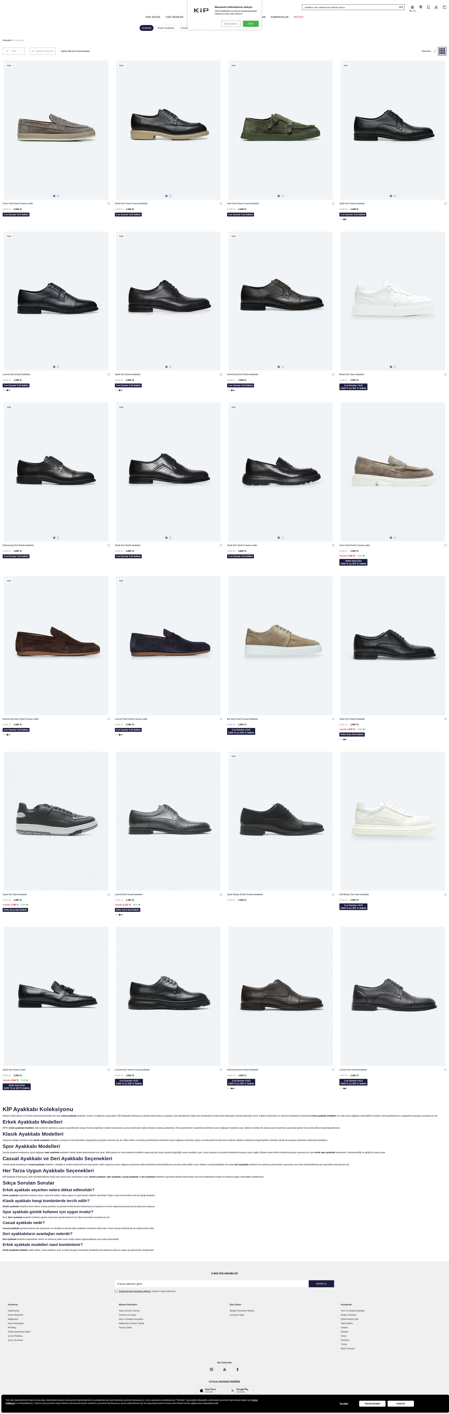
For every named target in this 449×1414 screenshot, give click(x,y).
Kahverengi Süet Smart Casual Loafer (21, 719)
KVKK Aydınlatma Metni (19, 1332)
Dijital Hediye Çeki (349, 1319)
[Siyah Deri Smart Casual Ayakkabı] (168, 130)
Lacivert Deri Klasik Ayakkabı (16, 374)
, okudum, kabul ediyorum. (147, 1291)
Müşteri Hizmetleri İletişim (242, 1311)
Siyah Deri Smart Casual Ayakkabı (131, 203)
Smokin (344, 1327)
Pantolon (345, 1340)
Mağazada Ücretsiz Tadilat (131, 1323)
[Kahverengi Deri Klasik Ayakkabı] (280, 301)
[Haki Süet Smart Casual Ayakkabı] (280, 130)
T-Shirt (344, 1344)
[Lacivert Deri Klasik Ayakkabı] (56, 301)
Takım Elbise (347, 1323)
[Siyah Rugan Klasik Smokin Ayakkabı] (280, 821)
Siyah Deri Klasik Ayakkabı (352, 203)
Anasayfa (7, 40)
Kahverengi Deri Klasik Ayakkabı (242, 374)
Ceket (343, 1336)
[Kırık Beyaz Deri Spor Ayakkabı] (392, 821)
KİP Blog (12, 1327)
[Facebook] (237, 1369)
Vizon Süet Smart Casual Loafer (18, 203)
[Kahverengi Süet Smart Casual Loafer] (56, 645)
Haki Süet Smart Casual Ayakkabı (243, 203)
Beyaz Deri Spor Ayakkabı (351, 374)
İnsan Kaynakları (16, 1323)
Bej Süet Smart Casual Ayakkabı (242, 719)
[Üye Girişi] (436, 7)
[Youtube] (224, 1369)
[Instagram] (211, 1369)
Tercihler (344, 1403)
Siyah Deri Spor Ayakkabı (15, 894)
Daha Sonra (230, 23)
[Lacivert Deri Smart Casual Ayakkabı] (168, 996)
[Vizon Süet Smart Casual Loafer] (56, 130)
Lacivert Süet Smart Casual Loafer (131, 719)
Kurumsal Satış (237, 1315)
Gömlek (344, 1332)
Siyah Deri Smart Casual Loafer (242, 545)
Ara (401, 7)
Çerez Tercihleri (15, 1340)
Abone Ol (321, 1284)
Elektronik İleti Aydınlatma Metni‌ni (135, 1291)
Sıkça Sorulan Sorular (129, 1311)
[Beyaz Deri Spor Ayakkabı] (392, 301)
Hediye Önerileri (348, 1315)
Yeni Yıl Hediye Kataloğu (352, 1311)
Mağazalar (13, 1319)
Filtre (14, 51)
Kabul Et (401, 1403)
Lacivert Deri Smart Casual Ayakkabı (132, 1070)
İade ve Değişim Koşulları (131, 1319)
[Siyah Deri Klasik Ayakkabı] (392, 130)
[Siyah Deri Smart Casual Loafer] (280, 471)
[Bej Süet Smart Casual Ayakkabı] (280, 645)
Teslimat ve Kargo (127, 1315)
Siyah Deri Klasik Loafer (14, 1070)
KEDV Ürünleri (348, 1348)
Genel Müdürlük (15, 1315)
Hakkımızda (13, 1311)
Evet (250, 23)
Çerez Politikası (15, 1336)
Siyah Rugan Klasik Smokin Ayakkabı (245, 894)
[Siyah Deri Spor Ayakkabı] (56, 821)
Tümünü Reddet (372, 1403)
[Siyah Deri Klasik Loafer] (56, 996)
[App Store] (209, 1390)
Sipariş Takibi (125, 1327)
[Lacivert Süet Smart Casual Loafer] (168, 645)
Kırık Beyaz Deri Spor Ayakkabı (354, 894)
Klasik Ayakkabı (166, 28)
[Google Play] (240, 1390)
